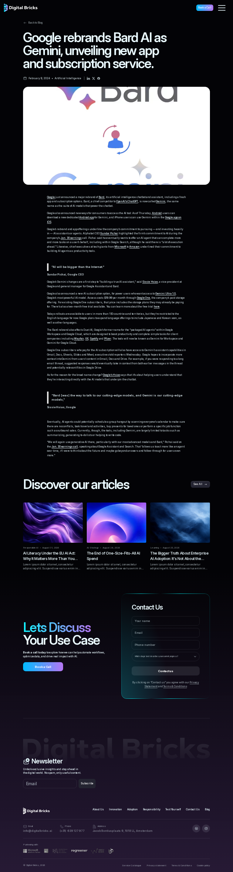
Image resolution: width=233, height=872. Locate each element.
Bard (101, 197)
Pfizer (107, 338)
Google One (143, 297)
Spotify (94, 338)
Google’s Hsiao (111, 374)
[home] (21, 7)
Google (51, 197)
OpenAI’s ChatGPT (127, 201)
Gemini (160, 201)
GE (87, 338)
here (157, 306)
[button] (221, 8)
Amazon (134, 246)
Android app (86, 217)
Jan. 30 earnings (71, 237)
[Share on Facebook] (98, 78)
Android (157, 213)
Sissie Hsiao (150, 281)
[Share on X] (93, 78)
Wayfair (79, 338)
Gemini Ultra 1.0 (165, 293)
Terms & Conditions (175, 686)
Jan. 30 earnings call (65, 446)
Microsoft (120, 246)
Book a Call (204, 7)
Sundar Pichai (109, 233)
